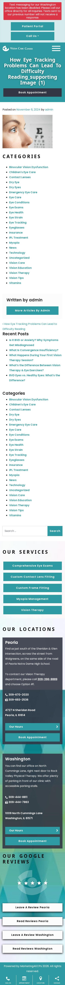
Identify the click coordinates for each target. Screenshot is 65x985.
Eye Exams (16, 207)
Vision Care (17, 263)
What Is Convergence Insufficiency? (33, 350)
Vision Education (20, 268)
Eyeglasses (16, 228)
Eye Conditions (19, 202)
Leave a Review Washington (32, 935)
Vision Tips (16, 278)
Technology (17, 253)
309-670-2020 (18, 695)
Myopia (14, 243)
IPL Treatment (18, 238)
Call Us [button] (31, 36)
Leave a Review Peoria (33, 907)
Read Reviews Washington (32, 949)
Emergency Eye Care (23, 192)
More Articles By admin (32, 310)
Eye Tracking (17, 222)
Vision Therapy (19, 273)
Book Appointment (32, 92)
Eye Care (15, 197)
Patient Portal (32, 26)
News (12, 248)
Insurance (16, 233)
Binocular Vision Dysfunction (28, 167)
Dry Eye (14, 182)
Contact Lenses (20, 177)
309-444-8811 (18, 797)
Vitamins (15, 283)
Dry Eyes (15, 187)
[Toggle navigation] (56, 48)
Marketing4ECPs (31, 966)
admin (49, 109)
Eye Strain (16, 217)
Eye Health (16, 212)
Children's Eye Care (22, 172)
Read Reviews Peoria (32, 921)
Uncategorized (19, 258)
